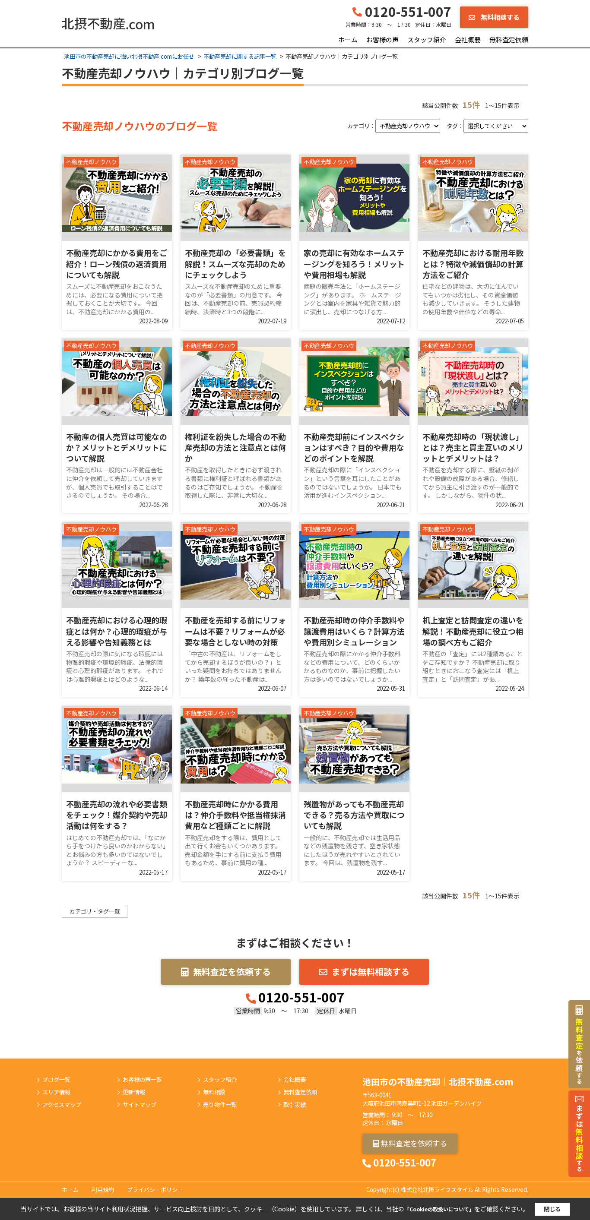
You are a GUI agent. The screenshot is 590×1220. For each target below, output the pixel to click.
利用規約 (103, 1189)
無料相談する (499, 17)
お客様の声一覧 (142, 1080)
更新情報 (134, 1092)
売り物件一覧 (220, 1105)
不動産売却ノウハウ (91, 162)
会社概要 (468, 39)
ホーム (348, 39)
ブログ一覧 (56, 1080)
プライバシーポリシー (155, 1189)
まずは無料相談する (370, 971)
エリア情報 (56, 1092)
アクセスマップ (61, 1105)
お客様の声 (382, 39)
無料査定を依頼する (232, 971)
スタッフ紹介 (426, 39)
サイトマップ (139, 1105)
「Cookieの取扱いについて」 (439, 1209)
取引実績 (294, 1105)
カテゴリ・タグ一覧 (95, 911)
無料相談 (214, 1092)
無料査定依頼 (508, 39)
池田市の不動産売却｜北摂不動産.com (437, 1081)
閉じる (552, 1209)
